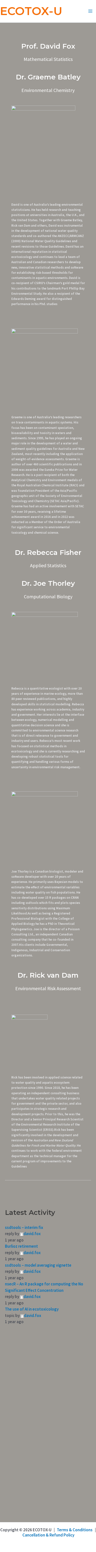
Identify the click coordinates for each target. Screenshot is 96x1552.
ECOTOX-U (31, 11)
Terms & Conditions (75, 1530)
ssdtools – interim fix (24, 1227)
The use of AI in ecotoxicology (32, 1309)
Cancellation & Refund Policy (48, 1535)
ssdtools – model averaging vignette (38, 1265)
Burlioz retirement (21, 1246)
